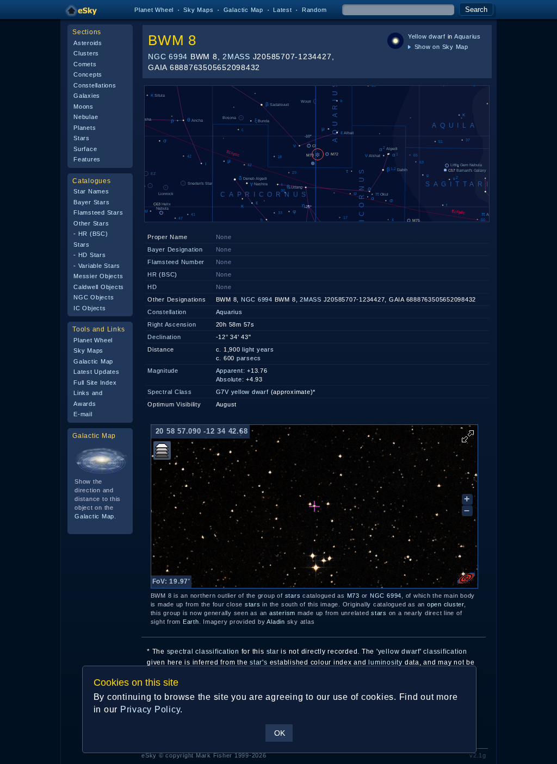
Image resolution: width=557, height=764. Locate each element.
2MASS (236, 56)
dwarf (437, 36)
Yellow (417, 36)
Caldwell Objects (98, 287)
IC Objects (89, 308)
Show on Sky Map (440, 46)
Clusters (86, 53)
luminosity (385, 662)
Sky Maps (198, 10)
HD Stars (92, 255)
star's (259, 662)
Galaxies (86, 95)
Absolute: (230, 379)
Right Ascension (171, 324)
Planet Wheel (154, 10)
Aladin (276, 621)
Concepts (87, 74)
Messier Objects (98, 276)
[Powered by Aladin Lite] (466, 578)
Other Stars (91, 223)
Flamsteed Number (176, 262)
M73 (353, 595)
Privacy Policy (150, 709)
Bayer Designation (175, 249)
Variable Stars (99, 265)
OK (279, 733)
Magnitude (162, 370)
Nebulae (85, 117)
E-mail (82, 414)
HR (152, 274)
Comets (85, 64)
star (273, 651)
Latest (282, 10)
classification (445, 651)
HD (152, 287)
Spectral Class (169, 392)
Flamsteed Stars (98, 212)
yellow (240, 392)
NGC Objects (93, 297)
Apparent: (230, 370)
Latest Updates (96, 371)
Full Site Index (94, 382)
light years (258, 349)
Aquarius (467, 36)
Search (476, 9)
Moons (83, 106)
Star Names (91, 191)
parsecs (249, 358)
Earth (191, 621)
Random (314, 10)
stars (293, 595)
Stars (81, 138)
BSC (168, 274)
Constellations (94, 85)
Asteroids (87, 43)
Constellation (167, 312)
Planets (84, 127)
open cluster (445, 604)
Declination (164, 337)
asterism (282, 613)
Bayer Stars (91, 202)
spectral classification (203, 651)
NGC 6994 (168, 56)
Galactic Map (243, 10)
